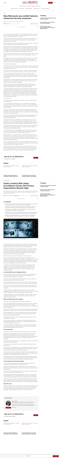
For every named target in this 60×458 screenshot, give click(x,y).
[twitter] (20, 26)
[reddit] (22, 26)
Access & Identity (36, 8)
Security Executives (14, 8)
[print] (37, 26)
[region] (30, 456)
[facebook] (17, 26)
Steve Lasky (16, 195)
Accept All (55, 456)
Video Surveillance (28, 8)
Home (4, 13)
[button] (4, 2)
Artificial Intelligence (45, 8)
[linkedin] (19, 26)
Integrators (21, 8)
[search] (6, 2)
